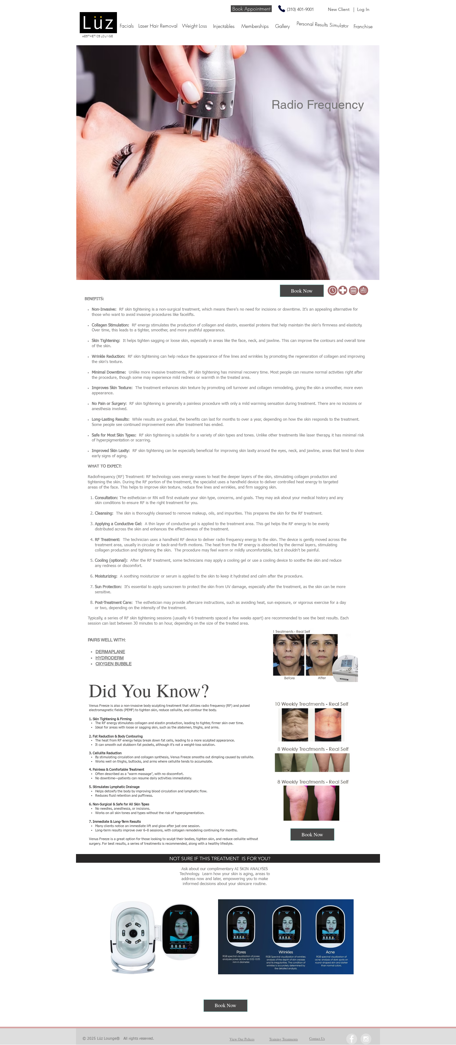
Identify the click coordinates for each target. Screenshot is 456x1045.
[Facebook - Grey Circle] (351, 1039)
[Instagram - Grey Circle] (365, 1039)
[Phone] (281, 8)
